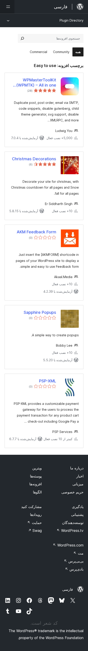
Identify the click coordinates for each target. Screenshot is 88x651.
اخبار (79, 476)
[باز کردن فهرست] (7, 6)
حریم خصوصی (72, 492)
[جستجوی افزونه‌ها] (22, 38)
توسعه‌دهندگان (72, 522)
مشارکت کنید (31, 506)
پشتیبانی (77, 514)
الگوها (37, 492)
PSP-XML (47, 381)
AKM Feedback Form (36, 232)
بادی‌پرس (74, 569)
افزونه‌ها (35, 484)
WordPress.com (68, 545)
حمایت (34, 522)
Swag (35, 530)
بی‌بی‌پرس (73, 561)
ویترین (37, 468)
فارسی (67, 589)
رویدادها (36, 514)
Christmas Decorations (34, 158)
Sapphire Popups (40, 312)
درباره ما (76, 468)
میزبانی (77, 484)
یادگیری (77, 506)
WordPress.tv (70, 530)
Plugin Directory (71, 20)
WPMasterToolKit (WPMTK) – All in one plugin (36, 83)
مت (78, 553)
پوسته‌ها (36, 476)
